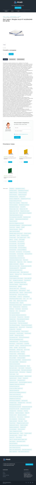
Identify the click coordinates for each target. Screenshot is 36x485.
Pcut (30, 298)
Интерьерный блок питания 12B (26, 406)
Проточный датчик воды (13, 294)
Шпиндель (11, 282)
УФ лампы (15, 239)
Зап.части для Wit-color (28, 253)
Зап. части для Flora (21, 241)
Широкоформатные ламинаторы (24, 204)
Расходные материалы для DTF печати (15, 200)
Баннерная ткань (24, 306)
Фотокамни (19, 378)
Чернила (21, 433)
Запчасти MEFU (23, 206)
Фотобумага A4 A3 (12, 329)
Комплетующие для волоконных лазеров (16, 304)
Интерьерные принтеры (13, 190)
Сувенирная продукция (21, 353)
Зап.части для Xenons (13, 255)
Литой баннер (12, 308)
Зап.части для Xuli (20, 255)
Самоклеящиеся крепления (26, 359)
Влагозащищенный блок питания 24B (15, 406)
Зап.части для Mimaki (27, 251)
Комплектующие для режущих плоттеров (16, 298)
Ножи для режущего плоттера (14, 302)
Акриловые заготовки (13, 380)
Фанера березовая (12, 349)
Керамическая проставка (27, 304)
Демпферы (18, 227)
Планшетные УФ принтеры (23, 192)
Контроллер (26, 410)
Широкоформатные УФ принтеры (23, 190)
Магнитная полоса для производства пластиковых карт (18, 392)
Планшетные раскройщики (13, 204)
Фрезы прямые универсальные (26, 449)
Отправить (17, 137)
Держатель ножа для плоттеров (21, 300)
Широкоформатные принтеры (20, 188)
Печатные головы (12, 227)
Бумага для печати (22, 327)
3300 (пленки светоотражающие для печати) (16, 339)
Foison (24, 298)
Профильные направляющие (14, 276)
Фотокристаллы (25, 378)
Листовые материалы (20, 343)
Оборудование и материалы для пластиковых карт (17, 384)
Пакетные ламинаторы (21, 429)
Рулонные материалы (25, 331)
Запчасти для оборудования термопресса (25, 382)
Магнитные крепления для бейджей (24, 355)
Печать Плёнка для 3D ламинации (15, 325)
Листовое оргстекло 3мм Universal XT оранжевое (10, 158)
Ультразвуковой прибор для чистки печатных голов (17, 257)
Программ (21, 302)
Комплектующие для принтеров (26, 225)
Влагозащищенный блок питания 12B (15, 404)
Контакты (4, 476)
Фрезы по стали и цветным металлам (15, 449)
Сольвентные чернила (28, 433)
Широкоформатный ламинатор (14, 206)
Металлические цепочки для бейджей (15, 359)
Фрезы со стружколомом (13, 451)
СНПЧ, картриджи (21, 239)
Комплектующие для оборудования (15, 225)
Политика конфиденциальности (7, 482)
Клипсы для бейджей (13, 357)
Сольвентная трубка (13, 237)
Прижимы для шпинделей (27, 274)
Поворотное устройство (28, 292)
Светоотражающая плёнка (13, 337)
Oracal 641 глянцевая (20, 333)
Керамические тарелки (13, 378)
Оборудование (12, 188)
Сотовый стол (20, 296)
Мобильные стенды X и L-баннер (14, 351)
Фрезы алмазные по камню (21, 441)
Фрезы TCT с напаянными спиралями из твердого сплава (18, 439)
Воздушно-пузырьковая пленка (14, 433)
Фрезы (25, 435)
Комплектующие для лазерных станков (20, 282)
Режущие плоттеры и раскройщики (15, 202)
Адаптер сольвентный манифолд (14, 231)
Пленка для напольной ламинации (26, 325)
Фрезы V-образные (12, 441)
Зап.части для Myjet (20, 253)
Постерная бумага (29, 327)
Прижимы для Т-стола (18, 274)
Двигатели (11, 239)
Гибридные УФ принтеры (13, 192)
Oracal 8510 (11, 335)
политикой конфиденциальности (23, 134)
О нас (4, 472)
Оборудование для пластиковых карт (15, 398)
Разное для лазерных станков (22, 294)
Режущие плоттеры (24, 202)
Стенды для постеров (13, 353)
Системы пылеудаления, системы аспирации (16, 278)
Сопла (11, 306)
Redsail (11, 300)
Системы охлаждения (13, 296)
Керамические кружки (28, 376)
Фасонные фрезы (18, 437)
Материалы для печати (16, 306)
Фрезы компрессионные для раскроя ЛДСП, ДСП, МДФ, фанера (19, 445)
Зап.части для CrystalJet (13, 247)
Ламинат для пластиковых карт (14, 390)
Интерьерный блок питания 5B (25, 408)
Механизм (21, 292)
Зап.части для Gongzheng (22, 247)
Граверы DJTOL (12, 437)
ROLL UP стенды (26, 349)
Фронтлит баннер (24, 308)
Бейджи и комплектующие (13, 355)
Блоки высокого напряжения (14, 284)
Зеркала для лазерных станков (14, 288)
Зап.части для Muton (13, 253)
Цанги (10, 280)
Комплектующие (20, 410)
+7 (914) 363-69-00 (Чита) (8, 465)
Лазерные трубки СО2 (22, 290)
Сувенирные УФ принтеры (22, 194)
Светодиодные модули (13, 402)
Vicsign (15, 300)
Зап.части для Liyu (19, 251)
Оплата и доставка (6, 475)
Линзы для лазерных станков (14, 292)
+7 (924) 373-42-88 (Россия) (18, 5)
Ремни (29, 237)
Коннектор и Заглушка (27, 233)
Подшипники (11, 274)
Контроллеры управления (13, 290)
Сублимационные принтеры (14, 196)
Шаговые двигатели (27, 280)
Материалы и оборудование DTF (14, 198)
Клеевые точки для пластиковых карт (15, 394)
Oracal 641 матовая (28, 333)
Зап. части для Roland (21, 243)
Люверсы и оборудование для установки (15, 431)
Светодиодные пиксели (21, 402)
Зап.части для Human (13, 249)
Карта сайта (4, 483)
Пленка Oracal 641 (12, 333)
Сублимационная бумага (21, 380)
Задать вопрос (18, 7)
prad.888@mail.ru (27, 472)
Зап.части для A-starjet (13, 245)
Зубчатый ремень (22, 288)
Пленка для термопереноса (24, 341)
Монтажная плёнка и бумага (19, 335)
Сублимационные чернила (13, 382)
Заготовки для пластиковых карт (14, 386)
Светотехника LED (24, 400)
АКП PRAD (15, 347)
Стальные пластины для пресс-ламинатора (16, 396)
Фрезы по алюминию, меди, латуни (15, 447)
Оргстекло (17, 345)
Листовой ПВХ (27, 343)
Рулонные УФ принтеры (13, 194)
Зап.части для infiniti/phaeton (22, 249)
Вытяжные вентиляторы (13, 286)
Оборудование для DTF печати (25, 198)
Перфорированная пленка (13, 327)
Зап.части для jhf (12, 251)
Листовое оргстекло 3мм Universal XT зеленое (10, 177)
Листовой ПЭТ (12, 345)
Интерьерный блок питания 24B (14, 408)
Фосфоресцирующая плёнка (14, 341)
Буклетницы (22, 351)
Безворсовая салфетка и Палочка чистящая (16, 233)
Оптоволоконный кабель (24, 235)
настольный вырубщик (13, 429)
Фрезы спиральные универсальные (24, 451)
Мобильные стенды (20, 349)
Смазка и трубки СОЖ (28, 278)
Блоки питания (29, 402)
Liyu (27, 298)
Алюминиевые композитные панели (25, 345)
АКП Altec (11, 347)
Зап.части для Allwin (21, 245)
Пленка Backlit (19, 329)
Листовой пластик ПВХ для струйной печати (16, 388)
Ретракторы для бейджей (21, 357)
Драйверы (19, 286)
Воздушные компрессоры (23, 284)
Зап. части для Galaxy (13, 241)
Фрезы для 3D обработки (13, 443)
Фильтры (20, 229)
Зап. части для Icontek (13, 243)
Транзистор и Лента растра (14, 229)
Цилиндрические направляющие (18, 280)
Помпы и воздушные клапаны (21, 237)
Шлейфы (23, 227)
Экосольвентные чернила (13, 435)
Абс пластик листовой (22, 347)
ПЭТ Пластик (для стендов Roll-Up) (15, 331)
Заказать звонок (29, 464)
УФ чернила (20, 435)
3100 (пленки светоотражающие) (24, 337)
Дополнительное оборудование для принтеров (16, 223)
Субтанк (18, 235)
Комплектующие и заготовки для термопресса (16, 376)
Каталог (4, 473)
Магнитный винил (12, 343)
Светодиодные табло (13, 410)
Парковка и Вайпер (12, 235)
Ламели (28, 290)
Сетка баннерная (18, 308)
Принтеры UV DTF (22, 196)
